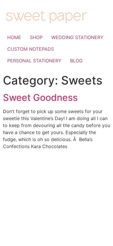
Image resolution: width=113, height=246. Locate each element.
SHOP (36, 37)
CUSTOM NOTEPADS (30, 49)
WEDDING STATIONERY (77, 37)
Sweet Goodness (40, 97)
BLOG (76, 61)
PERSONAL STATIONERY (34, 61)
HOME (14, 37)
